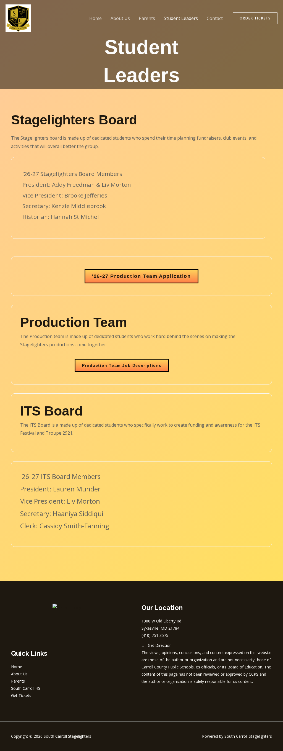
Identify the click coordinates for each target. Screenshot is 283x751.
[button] (255, 18)
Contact (215, 18)
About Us (120, 18)
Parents (147, 18)
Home (95, 18)
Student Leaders (181, 18)
